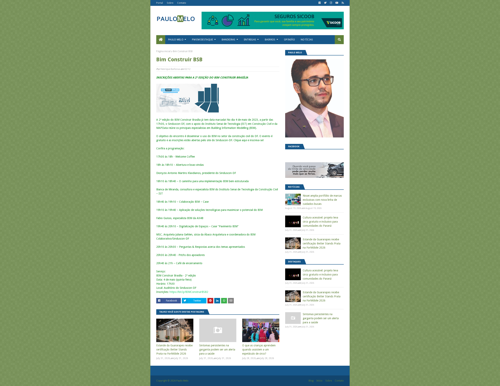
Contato (181, 3)
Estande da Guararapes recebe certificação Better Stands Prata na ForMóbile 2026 (174, 349)
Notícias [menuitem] (307, 39)
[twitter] (325, 3)
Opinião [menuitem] (289, 39)
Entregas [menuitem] (250, 39)
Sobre (170, 3)
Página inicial (163, 51)
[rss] (342, 3)
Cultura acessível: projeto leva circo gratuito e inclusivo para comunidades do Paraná (320, 221)
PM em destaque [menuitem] (202, 39)
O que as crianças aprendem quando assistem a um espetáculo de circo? (259, 349)
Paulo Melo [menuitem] (175, 39)
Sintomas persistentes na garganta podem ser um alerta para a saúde (217, 349)
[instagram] (331, 3)
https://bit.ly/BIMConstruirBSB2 (189, 291)
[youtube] (336, 3)
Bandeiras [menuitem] (228, 39)
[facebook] (320, 3)
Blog (311, 380)
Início (319, 380)
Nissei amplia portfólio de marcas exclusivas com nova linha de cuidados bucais (322, 199)
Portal (159, 3)
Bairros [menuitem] (270, 39)
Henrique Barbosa (170, 69)
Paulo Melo (182, 380)
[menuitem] (160, 39)
